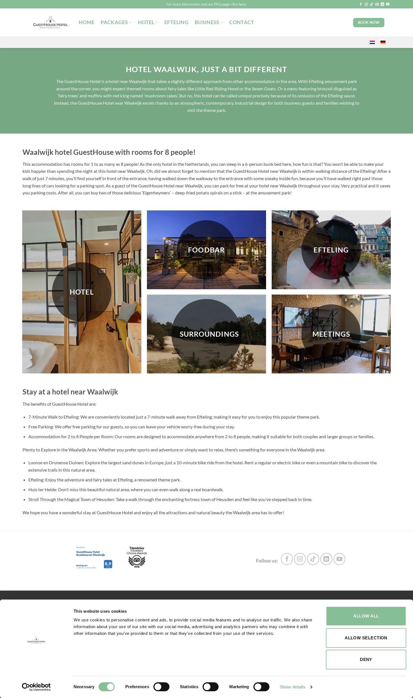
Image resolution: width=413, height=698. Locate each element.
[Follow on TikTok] (371, 4)
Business (207, 22)
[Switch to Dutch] (372, 42)
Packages (114, 22)
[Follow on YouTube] (387, 4)
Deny (366, 659)
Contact (241, 22)
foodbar (206, 249)
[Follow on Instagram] (366, 4)
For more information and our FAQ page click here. (206, 4)
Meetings (331, 334)
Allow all (366, 616)
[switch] (161, 686)
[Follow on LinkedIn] (382, 4)
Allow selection (366, 637)
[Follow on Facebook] (360, 4)
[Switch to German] (383, 42)
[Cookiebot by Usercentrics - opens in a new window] (36, 687)
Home (86, 22)
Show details (292, 687)
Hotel (146, 22)
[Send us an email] (377, 4)
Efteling (176, 22)
